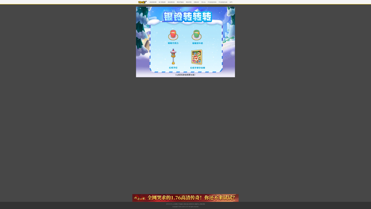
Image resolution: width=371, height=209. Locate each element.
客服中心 (197, 204)
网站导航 (202, 204)
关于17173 (169, 204)
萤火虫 (203, 2)
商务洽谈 (186, 204)
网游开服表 (180, 2)
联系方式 (191, 204)
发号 (231, 2)
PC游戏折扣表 (223, 2)
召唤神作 (196, 2)
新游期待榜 (153, 2)
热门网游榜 (162, 2)
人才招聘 (175, 204)
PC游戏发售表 (212, 2)
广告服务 (180, 204)
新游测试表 (171, 2)
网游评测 (188, 2)
